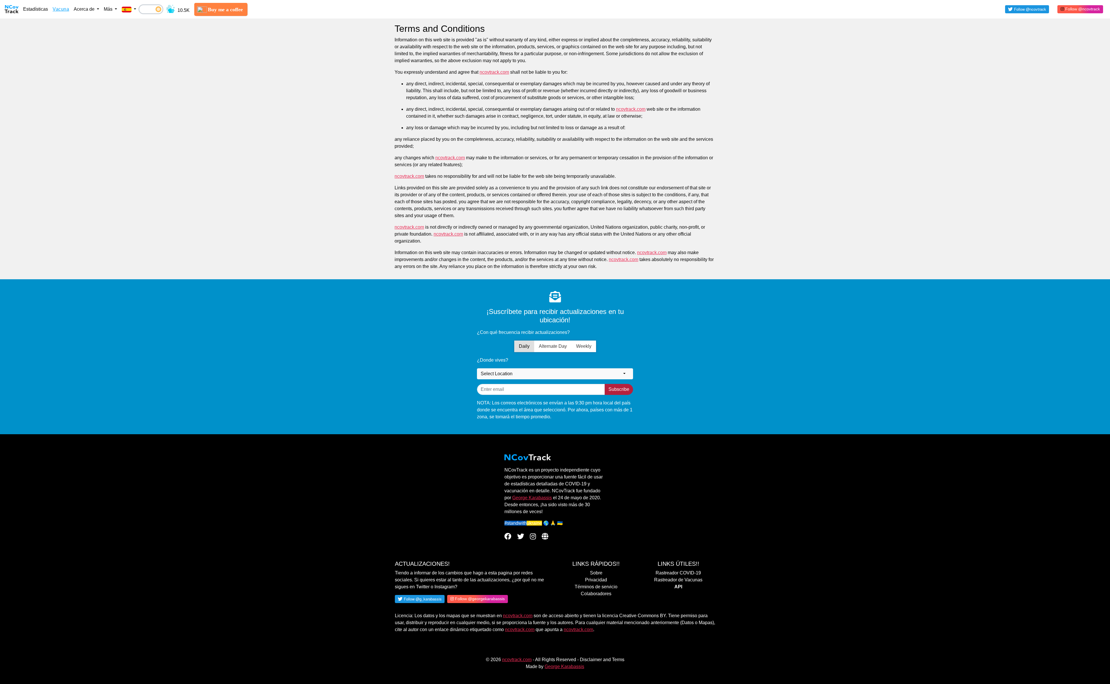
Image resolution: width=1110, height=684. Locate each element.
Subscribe (618, 389)
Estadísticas (35, 9)
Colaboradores (596, 593)
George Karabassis (532, 497)
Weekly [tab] (583, 346)
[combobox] (555, 373)
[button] (128, 9)
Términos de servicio (596, 586)
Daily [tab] (524, 346)
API (678, 586)
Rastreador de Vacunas (678, 579)
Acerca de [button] (85, 9)
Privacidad (596, 579)
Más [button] (109, 9)
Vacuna (61, 9)
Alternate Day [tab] (553, 346)
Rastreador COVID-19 (678, 572)
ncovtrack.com (517, 615)
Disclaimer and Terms (602, 659)
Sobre (596, 572)
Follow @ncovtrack (1082, 9)
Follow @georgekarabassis (479, 598)
